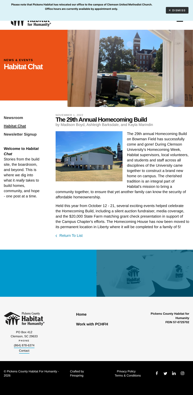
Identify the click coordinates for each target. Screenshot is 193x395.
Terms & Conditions (128, 375)
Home (81, 314)
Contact (24, 350)
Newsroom (13, 118)
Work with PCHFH (92, 324)
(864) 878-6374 (24, 345)
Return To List (70, 236)
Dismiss (179, 10)
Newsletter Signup (20, 134)
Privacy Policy (126, 371)
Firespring (76, 375)
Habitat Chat (15, 126)
